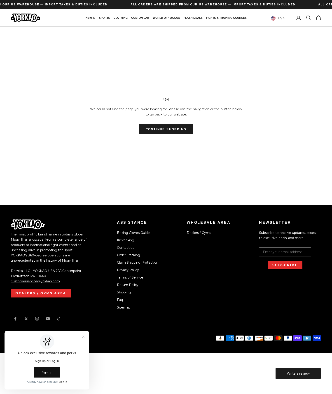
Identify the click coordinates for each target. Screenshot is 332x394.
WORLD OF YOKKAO (166, 17)
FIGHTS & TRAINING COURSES (226, 17)
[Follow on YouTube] (48, 318)
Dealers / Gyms (199, 233)
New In (90, 17)
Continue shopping (166, 129)
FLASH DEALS (193, 17)
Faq (120, 300)
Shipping (124, 292)
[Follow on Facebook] (15, 318)
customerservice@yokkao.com (35, 281)
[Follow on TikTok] (58, 318)
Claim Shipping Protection (137, 262)
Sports (104, 17)
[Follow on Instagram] (37, 318)
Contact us (125, 248)
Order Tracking (128, 255)
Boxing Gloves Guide (133, 233)
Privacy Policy (128, 270)
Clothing (121, 17)
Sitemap (123, 307)
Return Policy (127, 285)
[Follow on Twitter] (26, 318)
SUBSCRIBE (285, 265)
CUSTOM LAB (140, 17)
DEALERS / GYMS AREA (40, 293)
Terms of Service (130, 277)
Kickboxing (125, 240)
